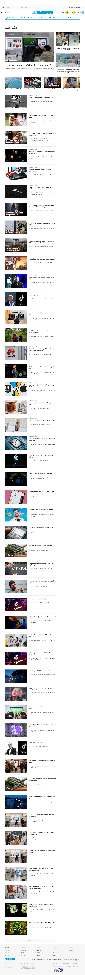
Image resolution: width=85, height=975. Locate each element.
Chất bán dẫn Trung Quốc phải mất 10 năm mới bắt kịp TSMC (42, 874)
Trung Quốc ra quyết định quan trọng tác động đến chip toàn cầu (42, 892)
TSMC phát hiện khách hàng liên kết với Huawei (42, 689)
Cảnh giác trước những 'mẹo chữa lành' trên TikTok (42, 298)
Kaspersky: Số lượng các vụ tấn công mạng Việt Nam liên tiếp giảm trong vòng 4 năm (43, 477)
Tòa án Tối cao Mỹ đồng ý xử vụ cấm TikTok (41, 746)
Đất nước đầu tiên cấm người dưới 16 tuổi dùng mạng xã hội (42, 134)
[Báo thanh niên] (42, 12)
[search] (13, 12)
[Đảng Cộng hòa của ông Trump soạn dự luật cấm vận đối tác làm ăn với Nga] (16, 209)
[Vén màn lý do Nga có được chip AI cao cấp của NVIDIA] (16, 928)
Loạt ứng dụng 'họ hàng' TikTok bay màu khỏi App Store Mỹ (42, 515)
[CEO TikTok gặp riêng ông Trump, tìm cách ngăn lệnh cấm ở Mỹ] (16, 784)
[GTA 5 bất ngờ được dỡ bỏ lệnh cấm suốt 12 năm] (16, 263)
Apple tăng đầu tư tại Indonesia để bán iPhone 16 (42, 856)
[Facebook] (79, 7)
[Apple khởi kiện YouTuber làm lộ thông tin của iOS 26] (16, 281)
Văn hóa (47, 17)
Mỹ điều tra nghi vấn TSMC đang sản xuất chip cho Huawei (43, 910)
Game (30, 257)
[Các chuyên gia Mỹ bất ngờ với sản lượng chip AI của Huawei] (16, 443)
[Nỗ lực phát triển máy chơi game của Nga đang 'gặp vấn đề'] (16, 712)
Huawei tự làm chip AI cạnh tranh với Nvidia (41, 354)
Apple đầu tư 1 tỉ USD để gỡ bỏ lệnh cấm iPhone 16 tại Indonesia (42, 820)
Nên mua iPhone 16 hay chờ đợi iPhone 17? (41, 424)
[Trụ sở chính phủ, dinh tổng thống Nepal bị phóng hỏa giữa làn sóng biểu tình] (16, 245)
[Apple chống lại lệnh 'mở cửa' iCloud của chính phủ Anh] (16, 461)
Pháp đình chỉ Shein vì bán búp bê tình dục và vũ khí (42, 224)
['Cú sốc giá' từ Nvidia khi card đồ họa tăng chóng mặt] (16, 371)
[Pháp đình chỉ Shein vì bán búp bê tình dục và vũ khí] (16, 227)
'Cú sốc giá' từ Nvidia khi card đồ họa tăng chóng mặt (42, 367)
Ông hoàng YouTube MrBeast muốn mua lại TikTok (41, 510)
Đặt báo (33, 959)
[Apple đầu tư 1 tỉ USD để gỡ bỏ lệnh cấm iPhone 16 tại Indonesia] (16, 838)
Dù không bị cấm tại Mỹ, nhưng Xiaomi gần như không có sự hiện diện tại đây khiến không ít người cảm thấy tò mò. (30, 69)
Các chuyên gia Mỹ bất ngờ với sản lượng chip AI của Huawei (42, 439)
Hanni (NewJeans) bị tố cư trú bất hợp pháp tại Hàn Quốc (43, 641)
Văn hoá (39, 950)
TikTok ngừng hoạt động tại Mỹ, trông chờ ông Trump (41, 564)
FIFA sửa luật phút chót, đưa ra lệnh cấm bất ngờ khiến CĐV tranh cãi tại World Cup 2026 (68, 71)
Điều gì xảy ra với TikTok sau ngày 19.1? (40, 602)
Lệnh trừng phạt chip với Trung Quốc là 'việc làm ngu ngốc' (42, 725)
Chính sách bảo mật (56, 959)
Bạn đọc (71, 947)
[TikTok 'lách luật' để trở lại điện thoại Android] (16, 497)
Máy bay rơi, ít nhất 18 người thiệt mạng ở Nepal (42, 246)
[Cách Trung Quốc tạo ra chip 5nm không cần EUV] (16, 407)
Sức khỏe (30, 17)
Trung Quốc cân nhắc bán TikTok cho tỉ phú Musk (41, 653)
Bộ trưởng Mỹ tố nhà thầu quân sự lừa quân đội (42, 210)
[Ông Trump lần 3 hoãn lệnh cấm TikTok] (16, 299)
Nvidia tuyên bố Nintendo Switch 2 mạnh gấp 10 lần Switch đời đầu (43, 373)
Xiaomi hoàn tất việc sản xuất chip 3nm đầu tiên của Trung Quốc (43, 731)
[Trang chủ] (6, 17)
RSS (44, 959)
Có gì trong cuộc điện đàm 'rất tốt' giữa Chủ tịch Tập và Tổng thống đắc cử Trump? (43, 569)
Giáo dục (39, 17)
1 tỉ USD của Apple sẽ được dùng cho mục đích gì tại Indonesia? (43, 766)
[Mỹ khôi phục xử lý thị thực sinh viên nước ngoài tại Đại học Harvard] (16, 335)
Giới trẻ (34, 17)
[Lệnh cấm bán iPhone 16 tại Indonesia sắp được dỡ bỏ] (16, 766)
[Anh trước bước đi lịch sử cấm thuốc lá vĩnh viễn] (52, 82)
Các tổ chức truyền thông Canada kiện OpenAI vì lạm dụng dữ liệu (43, 838)
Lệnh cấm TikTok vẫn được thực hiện (39, 550)
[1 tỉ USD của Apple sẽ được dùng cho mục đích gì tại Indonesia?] (16, 820)
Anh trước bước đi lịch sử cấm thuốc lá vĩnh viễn (51, 89)
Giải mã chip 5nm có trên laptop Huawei (40, 408)
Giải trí (50, 17)
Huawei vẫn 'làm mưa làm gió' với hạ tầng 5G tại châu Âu (43, 445)
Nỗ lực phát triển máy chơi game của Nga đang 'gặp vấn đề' (41, 707)
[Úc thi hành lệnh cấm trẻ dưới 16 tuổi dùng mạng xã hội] (16, 119)
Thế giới (17, 17)
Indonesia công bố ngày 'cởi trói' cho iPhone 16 (41, 421)
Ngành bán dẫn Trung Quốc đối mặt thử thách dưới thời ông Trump (41, 869)
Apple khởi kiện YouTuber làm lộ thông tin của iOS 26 (41, 278)
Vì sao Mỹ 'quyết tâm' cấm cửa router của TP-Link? (42, 174)
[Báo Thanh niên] (10, 959)
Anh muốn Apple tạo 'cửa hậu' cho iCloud (40, 460)
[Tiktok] (81, 7)
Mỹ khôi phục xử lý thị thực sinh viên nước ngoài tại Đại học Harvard (42, 331)
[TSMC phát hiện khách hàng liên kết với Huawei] (16, 694)
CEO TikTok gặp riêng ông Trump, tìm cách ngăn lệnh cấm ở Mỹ (42, 779)
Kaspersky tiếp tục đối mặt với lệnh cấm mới (41, 473)
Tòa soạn (49, 959)
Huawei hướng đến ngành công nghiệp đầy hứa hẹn (42, 797)
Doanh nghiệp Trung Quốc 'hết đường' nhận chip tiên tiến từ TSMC (41, 905)
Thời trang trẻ (76, 17)
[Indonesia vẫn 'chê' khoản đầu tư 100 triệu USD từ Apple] (16, 856)
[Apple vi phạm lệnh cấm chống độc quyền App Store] (16, 389)
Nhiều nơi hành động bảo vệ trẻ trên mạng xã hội (42, 617)
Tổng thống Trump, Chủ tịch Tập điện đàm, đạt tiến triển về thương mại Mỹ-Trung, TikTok (43, 139)
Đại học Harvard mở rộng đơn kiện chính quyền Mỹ (42, 336)
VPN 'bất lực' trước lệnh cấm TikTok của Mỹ (41, 527)
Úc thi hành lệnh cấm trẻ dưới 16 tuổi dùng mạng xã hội (42, 116)
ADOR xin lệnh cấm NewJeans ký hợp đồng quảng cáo (40, 635)
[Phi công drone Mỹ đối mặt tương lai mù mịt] (16, 101)
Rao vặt (71, 950)
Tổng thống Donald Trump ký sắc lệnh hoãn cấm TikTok (42, 531)
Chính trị (9, 17)
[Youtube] (77, 7)
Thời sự (13, 17)
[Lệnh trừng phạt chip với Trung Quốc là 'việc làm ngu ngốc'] (16, 730)
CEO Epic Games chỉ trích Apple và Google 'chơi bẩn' (43, 390)
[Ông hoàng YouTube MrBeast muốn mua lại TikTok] (16, 514)
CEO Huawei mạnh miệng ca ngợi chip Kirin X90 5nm (42, 313)
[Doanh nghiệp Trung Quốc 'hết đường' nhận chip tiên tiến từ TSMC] (16, 910)
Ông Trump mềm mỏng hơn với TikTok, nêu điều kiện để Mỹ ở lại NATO (43, 659)
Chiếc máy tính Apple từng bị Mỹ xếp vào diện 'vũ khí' (68, 49)
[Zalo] (83, 7)
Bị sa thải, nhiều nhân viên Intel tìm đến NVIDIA (42, 927)
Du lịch (42, 17)
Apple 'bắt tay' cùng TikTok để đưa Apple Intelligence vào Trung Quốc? (43, 675)
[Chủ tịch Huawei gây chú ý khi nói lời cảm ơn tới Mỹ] (32, 82)
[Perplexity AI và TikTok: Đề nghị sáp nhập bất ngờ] (16, 586)
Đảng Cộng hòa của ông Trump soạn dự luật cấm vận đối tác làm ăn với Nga (41, 206)
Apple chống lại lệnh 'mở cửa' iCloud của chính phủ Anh (41, 456)
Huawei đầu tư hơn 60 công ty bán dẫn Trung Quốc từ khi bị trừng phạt (43, 319)
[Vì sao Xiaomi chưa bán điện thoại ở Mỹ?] (29, 47)
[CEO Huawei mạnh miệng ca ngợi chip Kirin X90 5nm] (16, 317)
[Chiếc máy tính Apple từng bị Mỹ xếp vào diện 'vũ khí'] (68, 39)
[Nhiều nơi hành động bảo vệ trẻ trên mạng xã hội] (16, 622)
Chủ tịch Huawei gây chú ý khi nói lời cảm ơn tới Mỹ (32, 89)
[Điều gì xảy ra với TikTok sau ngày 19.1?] (16, 676)
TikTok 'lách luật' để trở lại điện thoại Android (41, 491)
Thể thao (55, 17)
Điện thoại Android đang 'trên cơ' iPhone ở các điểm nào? (43, 157)
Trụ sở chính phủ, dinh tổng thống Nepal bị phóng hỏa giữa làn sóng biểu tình (41, 242)
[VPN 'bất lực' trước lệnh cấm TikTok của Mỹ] (16, 532)
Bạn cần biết (24, 7)
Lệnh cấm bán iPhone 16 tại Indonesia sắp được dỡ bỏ (42, 761)
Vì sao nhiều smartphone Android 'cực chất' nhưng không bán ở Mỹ (70, 89)
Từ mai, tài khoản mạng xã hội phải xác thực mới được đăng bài (42, 621)
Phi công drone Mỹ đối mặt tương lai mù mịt (41, 97)
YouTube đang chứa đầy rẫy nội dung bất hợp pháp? (43, 282)
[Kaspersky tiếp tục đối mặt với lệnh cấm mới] (16, 479)
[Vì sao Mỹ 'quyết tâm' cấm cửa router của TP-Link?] (16, 191)
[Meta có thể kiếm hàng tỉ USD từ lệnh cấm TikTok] (16, 550)
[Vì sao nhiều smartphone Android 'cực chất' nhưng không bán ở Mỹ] (71, 82)
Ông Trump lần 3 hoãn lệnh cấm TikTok (40, 295)
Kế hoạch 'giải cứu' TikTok (36, 742)
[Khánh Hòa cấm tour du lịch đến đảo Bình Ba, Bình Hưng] (13, 82)
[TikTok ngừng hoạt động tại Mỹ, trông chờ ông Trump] (16, 568)
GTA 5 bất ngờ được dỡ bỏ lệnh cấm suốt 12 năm (42, 259)
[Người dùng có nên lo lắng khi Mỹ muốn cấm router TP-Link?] (16, 173)
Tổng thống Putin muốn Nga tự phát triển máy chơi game (42, 713)
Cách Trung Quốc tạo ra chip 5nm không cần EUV (41, 403)
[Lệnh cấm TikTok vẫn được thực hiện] (16, 604)
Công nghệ (59, 17)
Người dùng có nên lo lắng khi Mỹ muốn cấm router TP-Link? (41, 170)
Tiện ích (29, 7)
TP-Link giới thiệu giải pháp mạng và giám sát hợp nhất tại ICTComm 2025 (42, 193)
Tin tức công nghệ (33, 95)
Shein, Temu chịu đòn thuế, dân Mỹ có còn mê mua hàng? (43, 229)
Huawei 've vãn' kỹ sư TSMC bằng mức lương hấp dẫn (43, 802)
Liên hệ (34, 7)
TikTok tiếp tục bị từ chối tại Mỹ (38, 784)
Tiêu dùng (70, 17)
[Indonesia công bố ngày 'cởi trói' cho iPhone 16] (16, 425)
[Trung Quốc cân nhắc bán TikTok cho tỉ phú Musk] (16, 658)
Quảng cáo (39, 959)
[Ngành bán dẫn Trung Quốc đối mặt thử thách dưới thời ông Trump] (16, 874)
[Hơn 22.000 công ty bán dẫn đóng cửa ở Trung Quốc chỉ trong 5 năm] (16, 892)
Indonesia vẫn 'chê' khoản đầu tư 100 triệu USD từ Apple (42, 851)
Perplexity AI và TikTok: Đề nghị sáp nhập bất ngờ (41, 582)
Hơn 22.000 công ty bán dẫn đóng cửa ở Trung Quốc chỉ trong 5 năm (41, 887)
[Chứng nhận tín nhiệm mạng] (58, 970)
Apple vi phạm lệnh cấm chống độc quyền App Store (41, 385)
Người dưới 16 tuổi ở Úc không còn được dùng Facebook (41, 121)
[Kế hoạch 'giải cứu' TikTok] (16, 748)
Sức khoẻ (23, 950)
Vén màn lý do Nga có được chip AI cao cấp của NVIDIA (41, 923)
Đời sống (26, 17)
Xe (63, 17)
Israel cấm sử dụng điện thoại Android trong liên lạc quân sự (42, 152)
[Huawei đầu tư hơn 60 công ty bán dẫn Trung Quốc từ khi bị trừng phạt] (16, 353)
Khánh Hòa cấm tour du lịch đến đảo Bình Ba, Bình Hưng (13, 89)
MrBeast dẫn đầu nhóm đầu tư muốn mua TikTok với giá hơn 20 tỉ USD (43, 495)
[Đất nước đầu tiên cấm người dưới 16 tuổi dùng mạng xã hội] (16, 137)
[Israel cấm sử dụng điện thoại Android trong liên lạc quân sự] (16, 155)
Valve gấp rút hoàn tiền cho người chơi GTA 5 (41, 262)
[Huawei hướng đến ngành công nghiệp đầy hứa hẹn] (16, 802)
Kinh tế (21, 17)
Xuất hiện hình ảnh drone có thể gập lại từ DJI (41, 101)
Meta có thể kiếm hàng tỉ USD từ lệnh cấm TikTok (40, 546)
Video (66, 17)
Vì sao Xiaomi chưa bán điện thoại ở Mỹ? (30, 65)
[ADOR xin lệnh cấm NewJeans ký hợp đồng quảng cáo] (16, 640)
